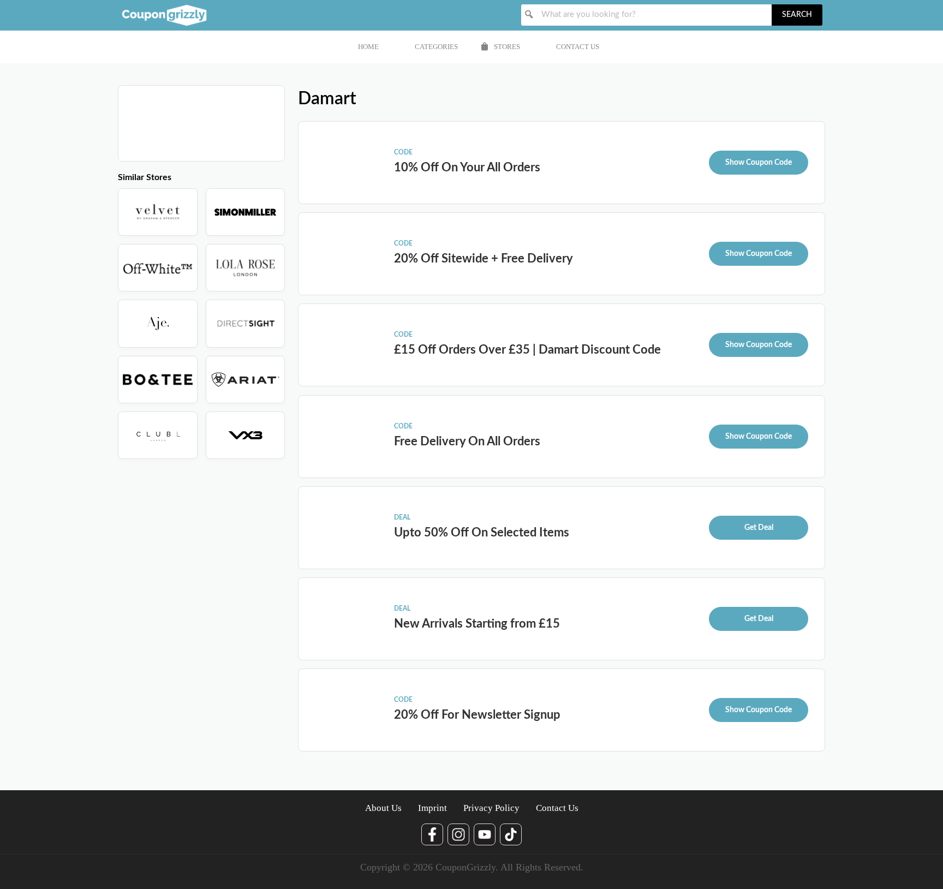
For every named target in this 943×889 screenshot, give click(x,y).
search (797, 15)
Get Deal (758, 528)
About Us (383, 808)
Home (368, 47)
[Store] (158, 212)
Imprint (432, 808)
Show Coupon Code (758, 162)
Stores (507, 47)
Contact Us (577, 47)
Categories (436, 47)
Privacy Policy (491, 808)
